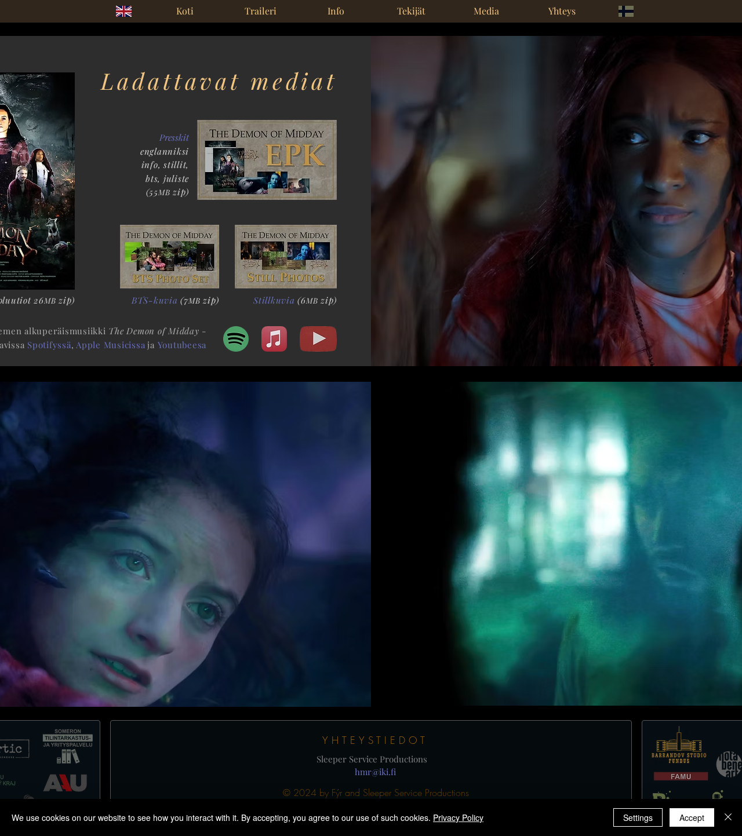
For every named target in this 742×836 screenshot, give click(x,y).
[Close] (728, 817)
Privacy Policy (458, 817)
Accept (691, 817)
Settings (638, 817)
